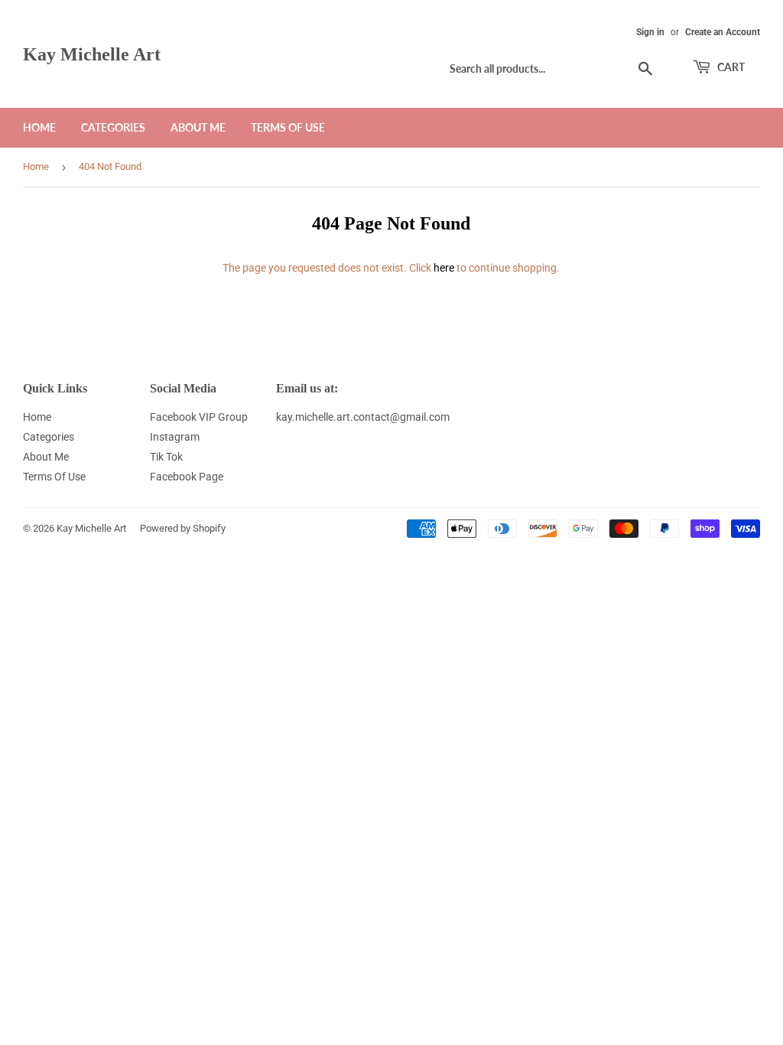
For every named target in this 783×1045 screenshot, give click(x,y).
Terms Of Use (288, 127)
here (444, 268)
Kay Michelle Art (92, 54)
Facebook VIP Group (199, 417)
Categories (113, 127)
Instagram (175, 437)
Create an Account (722, 32)
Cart (730, 66)
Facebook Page (186, 476)
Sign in (650, 32)
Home (39, 127)
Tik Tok (166, 457)
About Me (198, 127)
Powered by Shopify (183, 528)
